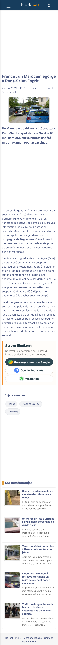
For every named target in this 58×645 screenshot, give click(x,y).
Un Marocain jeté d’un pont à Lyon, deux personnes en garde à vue (38, 522)
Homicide (13, 411)
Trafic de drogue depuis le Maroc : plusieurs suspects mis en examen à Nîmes (37, 609)
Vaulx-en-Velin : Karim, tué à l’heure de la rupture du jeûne (38, 549)
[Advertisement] (29, 43)
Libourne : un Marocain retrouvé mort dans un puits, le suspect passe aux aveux (36, 578)
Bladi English (29, 641)
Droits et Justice (30, 403)
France (34, 88)
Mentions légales (33, 637)
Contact (48, 637)
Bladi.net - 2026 (12, 637)
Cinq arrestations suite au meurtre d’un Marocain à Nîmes (37, 494)
